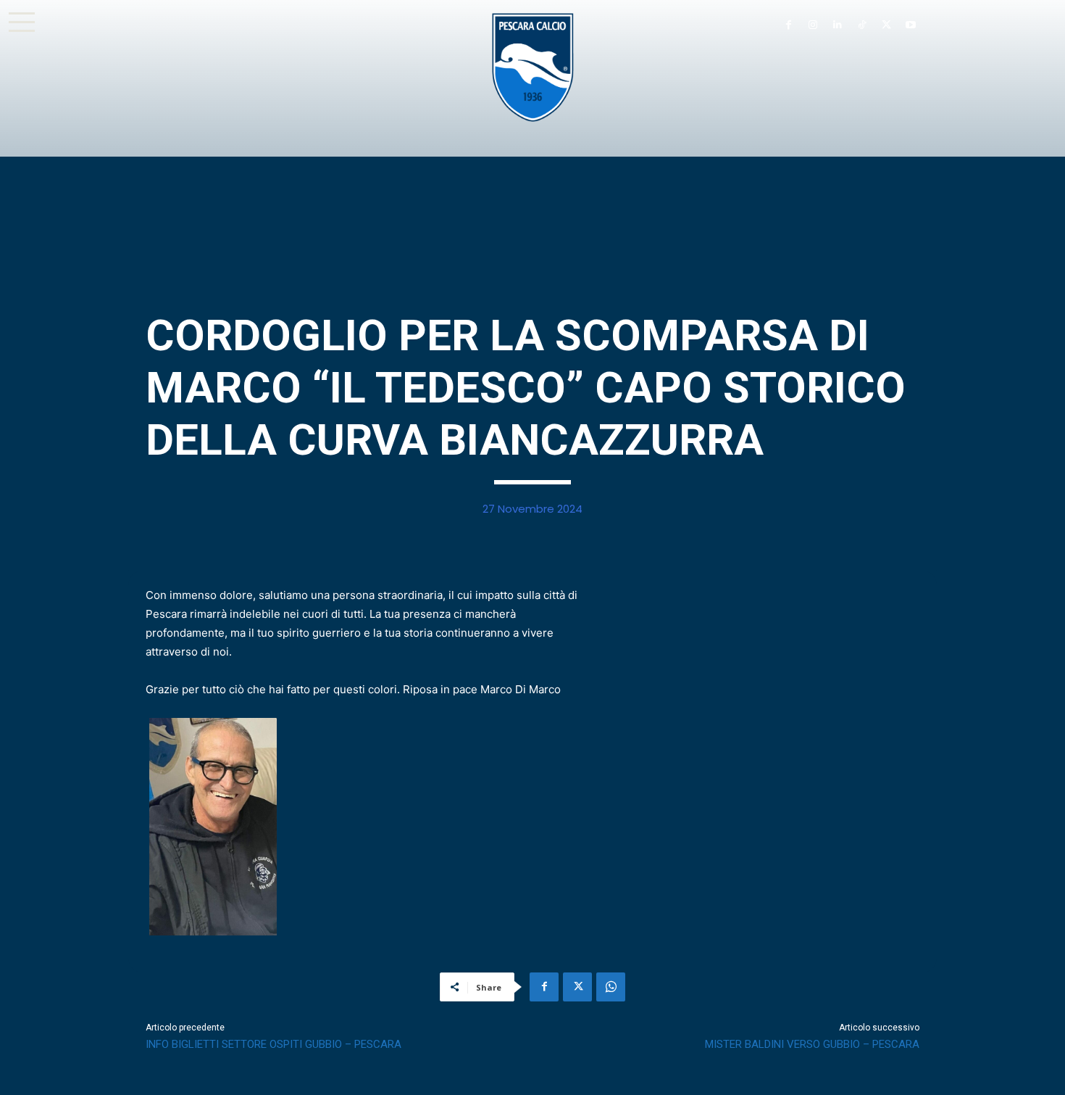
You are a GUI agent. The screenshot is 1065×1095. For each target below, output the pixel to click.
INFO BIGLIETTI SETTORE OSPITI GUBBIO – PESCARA (273, 1044)
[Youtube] (910, 25)
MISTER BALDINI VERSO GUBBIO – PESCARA (812, 1044)
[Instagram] (813, 25)
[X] (886, 25)
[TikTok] (862, 25)
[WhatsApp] (610, 986)
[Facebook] (788, 25)
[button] (21, 22)
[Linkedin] (837, 25)
